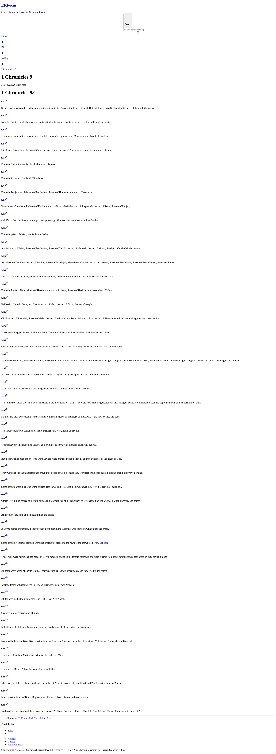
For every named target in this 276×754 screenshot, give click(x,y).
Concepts (6, 12)
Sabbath (104, 542)
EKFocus (8, 5)
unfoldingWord (15, 744)
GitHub (11, 741)
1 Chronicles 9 (8, 69)
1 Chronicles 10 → (41, 718)
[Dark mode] (138, 33)
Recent (41, 12)
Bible (4, 47)
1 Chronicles (25, 718)
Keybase (12, 738)
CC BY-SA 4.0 (71, 750)
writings (5, 58)
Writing (25, 12)
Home (4, 36)
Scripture (33, 12)
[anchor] (33, 92)
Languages (16, 12)
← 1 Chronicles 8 (10, 718)
